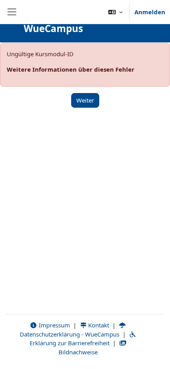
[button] (115, 12)
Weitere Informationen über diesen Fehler (70, 69)
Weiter (85, 100)
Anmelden (149, 12)
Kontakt (98, 325)
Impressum (53, 325)
